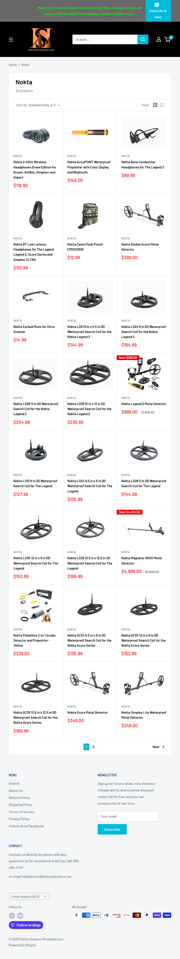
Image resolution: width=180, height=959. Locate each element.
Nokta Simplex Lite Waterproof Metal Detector (143, 714)
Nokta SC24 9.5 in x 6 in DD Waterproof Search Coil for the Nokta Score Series (89, 640)
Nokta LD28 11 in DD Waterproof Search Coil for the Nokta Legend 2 (35, 409)
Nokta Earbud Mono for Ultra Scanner (33, 329)
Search (14, 783)
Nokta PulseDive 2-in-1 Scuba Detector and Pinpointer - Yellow (34, 640)
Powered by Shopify (22, 945)
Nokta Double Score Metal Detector (140, 246)
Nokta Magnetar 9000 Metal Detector (141, 560)
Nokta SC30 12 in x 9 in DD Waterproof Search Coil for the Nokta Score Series (143, 640)
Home (13, 65)
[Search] (142, 39)
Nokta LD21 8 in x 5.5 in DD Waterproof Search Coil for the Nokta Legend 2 (89, 332)
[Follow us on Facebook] (12, 916)
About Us (16, 790)
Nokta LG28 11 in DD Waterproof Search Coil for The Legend (143, 483)
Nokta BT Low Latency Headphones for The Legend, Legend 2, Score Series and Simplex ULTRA (33, 252)
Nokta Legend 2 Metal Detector (143, 404)
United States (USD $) (25, 896)
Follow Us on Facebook (26, 826)
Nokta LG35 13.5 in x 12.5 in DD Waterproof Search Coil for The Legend (89, 563)
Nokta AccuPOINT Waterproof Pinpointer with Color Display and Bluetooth (89, 167)
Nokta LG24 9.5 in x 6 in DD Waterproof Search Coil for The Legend (89, 486)
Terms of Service (22, 812)
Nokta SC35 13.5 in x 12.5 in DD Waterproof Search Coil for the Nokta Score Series (35, 717)
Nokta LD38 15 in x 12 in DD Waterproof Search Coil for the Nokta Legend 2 (89, 409)
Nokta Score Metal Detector (87, 712)
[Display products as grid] (155, 105)
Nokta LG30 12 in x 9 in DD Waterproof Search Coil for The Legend (35, 563)
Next (156, 747)
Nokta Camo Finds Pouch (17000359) (85, 246)
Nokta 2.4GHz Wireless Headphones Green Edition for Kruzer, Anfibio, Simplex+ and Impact (34, 169)
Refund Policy (19, 797)
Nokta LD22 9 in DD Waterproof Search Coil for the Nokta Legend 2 (143, 332)
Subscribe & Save (158, 14)
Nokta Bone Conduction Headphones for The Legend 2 (142, 164)
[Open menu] (11, 39)
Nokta (25, 65)
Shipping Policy (20, 804)
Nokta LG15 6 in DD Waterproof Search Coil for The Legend (35, 483)
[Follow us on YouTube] (20, 916)
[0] (167, 39)
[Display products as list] (162, 105)
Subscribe (112, 829)
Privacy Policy (19, 819)
